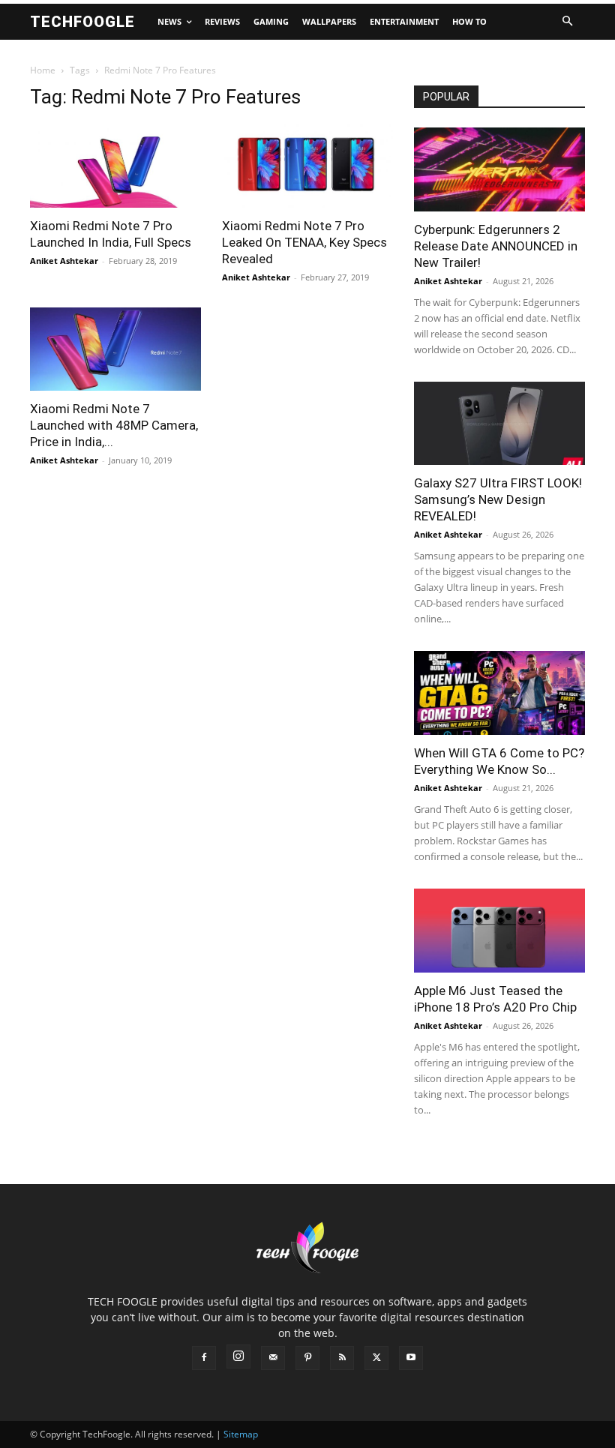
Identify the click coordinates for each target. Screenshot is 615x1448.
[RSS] (342, 1358)
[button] (567, 22)
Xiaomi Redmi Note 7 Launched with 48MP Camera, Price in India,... (114, 425)
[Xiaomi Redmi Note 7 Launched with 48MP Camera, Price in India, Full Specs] (115, 349)
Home (43, 70)
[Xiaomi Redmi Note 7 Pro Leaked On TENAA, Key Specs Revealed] (307, 166)
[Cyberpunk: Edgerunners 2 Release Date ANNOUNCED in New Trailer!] (499, 169)
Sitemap (241, 1434)
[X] (376, 1358)
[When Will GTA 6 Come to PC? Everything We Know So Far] (499, 693)
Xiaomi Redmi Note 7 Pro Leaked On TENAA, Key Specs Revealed (304, 242)
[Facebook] (204, 1358)
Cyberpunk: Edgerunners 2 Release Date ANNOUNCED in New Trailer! (496, 246)
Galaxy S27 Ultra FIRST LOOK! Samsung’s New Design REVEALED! (498, 499)
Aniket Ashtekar (64, 260)
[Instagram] (238, 1357)
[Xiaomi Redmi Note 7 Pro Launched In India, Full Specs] (115, 166)
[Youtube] (411, 1358)
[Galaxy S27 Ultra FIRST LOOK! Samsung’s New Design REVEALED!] (499, 424)
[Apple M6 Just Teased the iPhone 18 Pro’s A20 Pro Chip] (499, 931)
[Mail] (273, 1358)
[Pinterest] (308, 1358)
